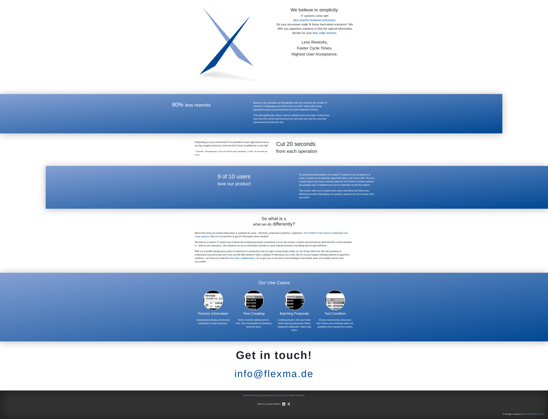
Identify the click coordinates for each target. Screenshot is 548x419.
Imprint (302, 395)
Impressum (267, 395)
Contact (277, 395)
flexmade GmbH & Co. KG (533, 414)
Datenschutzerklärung (252, 395)
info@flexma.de (274, 373)
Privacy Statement (289, 395)
